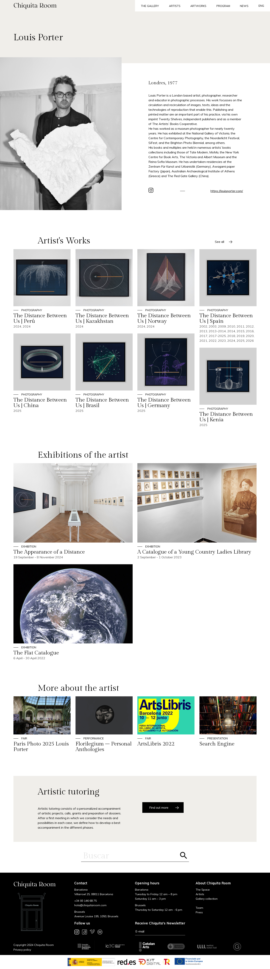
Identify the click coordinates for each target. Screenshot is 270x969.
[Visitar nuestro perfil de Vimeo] (92, 933)
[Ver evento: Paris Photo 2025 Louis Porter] (42, 724)
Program (223, 6)
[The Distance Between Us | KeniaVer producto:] (228, 387)
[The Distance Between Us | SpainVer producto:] (228, 296)
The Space (203, 889)
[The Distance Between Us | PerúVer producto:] (42, 289)
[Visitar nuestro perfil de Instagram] (76, 933)
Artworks (198, 6)
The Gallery (150, 6)
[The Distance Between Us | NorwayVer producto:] (165, 289)
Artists (174, 6)
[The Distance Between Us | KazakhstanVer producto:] (104, 289)
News (244, 6)
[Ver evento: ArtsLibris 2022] (165, 721)
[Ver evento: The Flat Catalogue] (72, 612)
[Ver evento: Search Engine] (228, 721)
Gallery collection (207, 898)
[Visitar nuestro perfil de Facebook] (84, 933)
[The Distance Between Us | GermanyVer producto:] (165, 373)
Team (199, 908)
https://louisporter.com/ (227, 191)
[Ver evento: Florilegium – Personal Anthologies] (104, 724)
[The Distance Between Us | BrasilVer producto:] (104, 373)
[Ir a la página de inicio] (67, 5)
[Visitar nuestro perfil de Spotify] (99, 933)
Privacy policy (22, 949)
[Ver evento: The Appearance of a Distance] (72, 511)
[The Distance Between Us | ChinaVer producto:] (42, 373)
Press (199, 912)
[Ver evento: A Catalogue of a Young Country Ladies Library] (196, 511)
